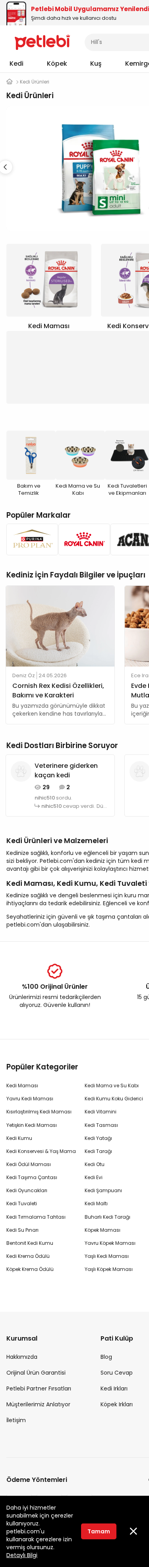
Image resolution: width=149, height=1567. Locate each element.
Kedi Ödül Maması (28, 1164)
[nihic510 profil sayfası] (21, 771)
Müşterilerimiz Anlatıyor (38, 1404)
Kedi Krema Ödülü (28, 1256)
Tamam (98, 1531)
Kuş (96, 63)
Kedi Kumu (19, 1138)
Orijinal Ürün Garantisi (36, 1373)
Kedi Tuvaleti (21, 1203)
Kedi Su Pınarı (22, 1230)
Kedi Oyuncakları (26, 1190)
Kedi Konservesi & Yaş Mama (41, 1151)
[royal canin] (82, 539)
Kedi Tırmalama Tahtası (36, 1217)
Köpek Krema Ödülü (30, 1269)
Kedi (16, 63)
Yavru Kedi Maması (29, 1098)
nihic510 (45, 798)
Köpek (57, 63)
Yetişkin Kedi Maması (31, 1125)
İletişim (16, 1420)
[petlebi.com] (9, 81)
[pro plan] (30, 539)
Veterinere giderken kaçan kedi (66, 770)
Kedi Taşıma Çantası (31, 1177)
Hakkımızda (21, 1357)
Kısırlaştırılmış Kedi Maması (39, 1111)
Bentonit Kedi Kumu (29, 1243)
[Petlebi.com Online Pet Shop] (42, 42)
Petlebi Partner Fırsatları (38, 1388)
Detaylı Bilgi (21, 1555)
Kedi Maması (22, 1085)
